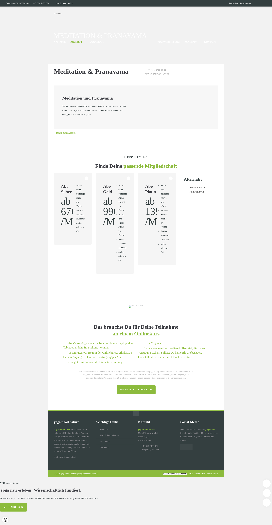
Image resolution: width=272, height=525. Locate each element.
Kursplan (104, 429)
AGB (191, 474)
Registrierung (245, 3)
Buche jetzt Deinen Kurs (136, 389)
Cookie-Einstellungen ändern (175, 474)
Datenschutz (212, 474)
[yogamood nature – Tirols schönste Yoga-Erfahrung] (136, 14)
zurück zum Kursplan (66, 133)
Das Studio (104, 447)
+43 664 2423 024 (41, 3)
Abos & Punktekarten (109, 435)
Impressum (200, 474)
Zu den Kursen (13, 507)
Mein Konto (105, 441)
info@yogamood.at (64, 3)
